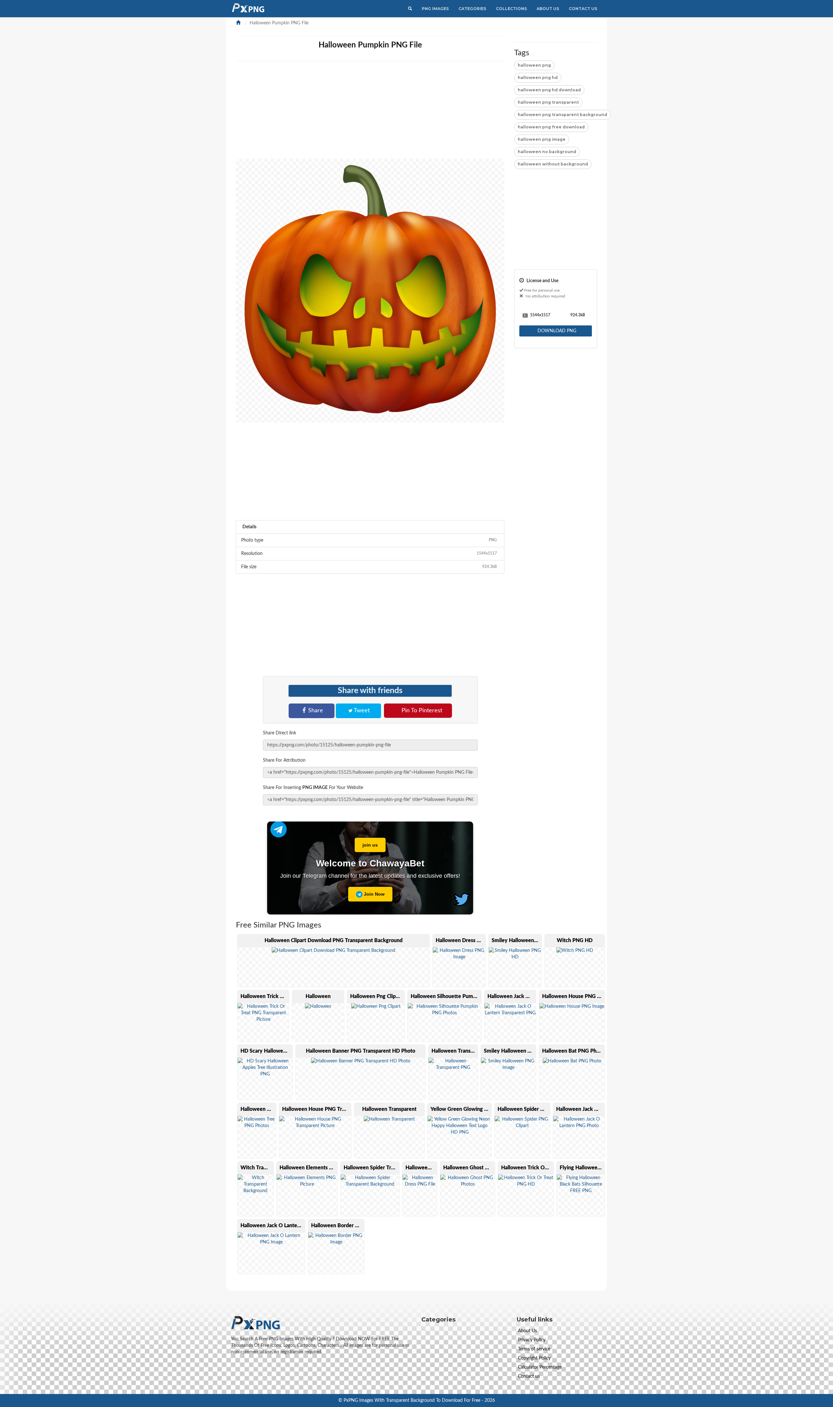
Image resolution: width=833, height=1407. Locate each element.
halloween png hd (538, 77)
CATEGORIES (472, 8)
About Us (548, 8)
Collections (511, 8)
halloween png (534, 65)
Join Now (373, 894)
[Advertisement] (431, 113)
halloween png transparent (548, 102)
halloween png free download (551, 127)
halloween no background (547, 151)
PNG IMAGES (435, 8)
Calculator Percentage (540, 1367)
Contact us (529, 1376)
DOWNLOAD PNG (556, 331)
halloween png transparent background (562, 114)
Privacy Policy (531, 1340)
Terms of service (534, 1349)
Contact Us (583, 8)
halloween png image (542, 139)
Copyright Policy (534, 1358)
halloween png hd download (549, 89)
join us (370, 845)
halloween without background (553, 164)
